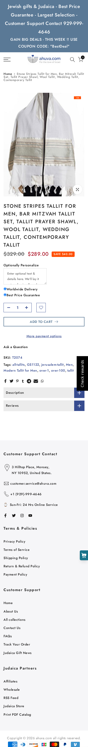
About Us (11, 611)
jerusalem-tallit (52, 364)
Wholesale (12, 689)
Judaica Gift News (18, 652)
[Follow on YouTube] (30, 515)
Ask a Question (16, 347)
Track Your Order (17, 644)
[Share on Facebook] (5, 381)
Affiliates (10, 681)
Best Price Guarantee (23, 295)
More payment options (44, 336)
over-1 (44, 370)
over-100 (58, 370)
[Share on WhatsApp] (42, 381)
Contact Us (12, 627)
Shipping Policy (16, 558)
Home (8, 74)
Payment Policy (15, 574)
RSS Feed (11, 697)
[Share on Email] (36, 381)
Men (69, 364)
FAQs (8, 636)
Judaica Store (14, 706)
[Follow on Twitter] (14, 515)
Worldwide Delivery (22, 289)
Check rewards (82, 373)
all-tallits (18, 364)
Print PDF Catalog (17, 714)
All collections (15, 619)
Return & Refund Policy (22, 566)
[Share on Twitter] (11, 381)
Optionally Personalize (21, 265)
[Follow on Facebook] (5, 515)
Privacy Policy (14, 541)
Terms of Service (17, 549)
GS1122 (33, 364)
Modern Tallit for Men (20, 370)
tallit (70, 370)
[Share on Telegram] (29, 381)
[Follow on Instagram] (22, 515)
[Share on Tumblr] (22, 381)
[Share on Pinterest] (17, 381)
